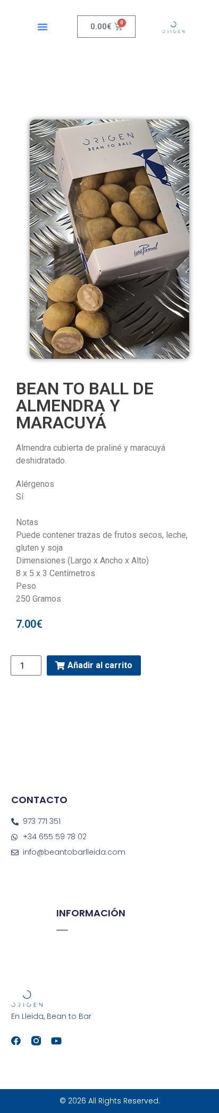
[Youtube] (56, 1040)
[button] (42, 27)
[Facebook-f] (16, 1040)
